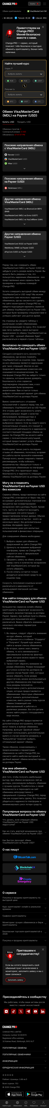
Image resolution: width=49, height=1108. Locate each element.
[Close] (42, 26)
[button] (8, 122)
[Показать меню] (44, 4)
